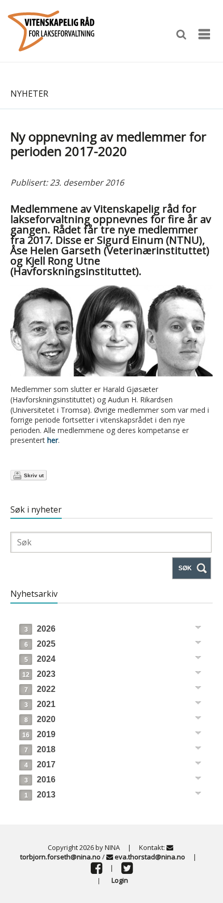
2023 (38, 674)
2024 (39, 659)
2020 (39, 719)
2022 (39, 689)
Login (120, 880)
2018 (39, 749)
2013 (39, 794)
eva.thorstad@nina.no (150, 856)
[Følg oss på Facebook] (96, 870)
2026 (39, 628)
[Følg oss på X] (127, 870)
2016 (39, 779)
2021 (39, 704)
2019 (38, 734)
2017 (39, 764)
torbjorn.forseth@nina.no (60, 856)
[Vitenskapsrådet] (51, 30)
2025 (39, 643)
